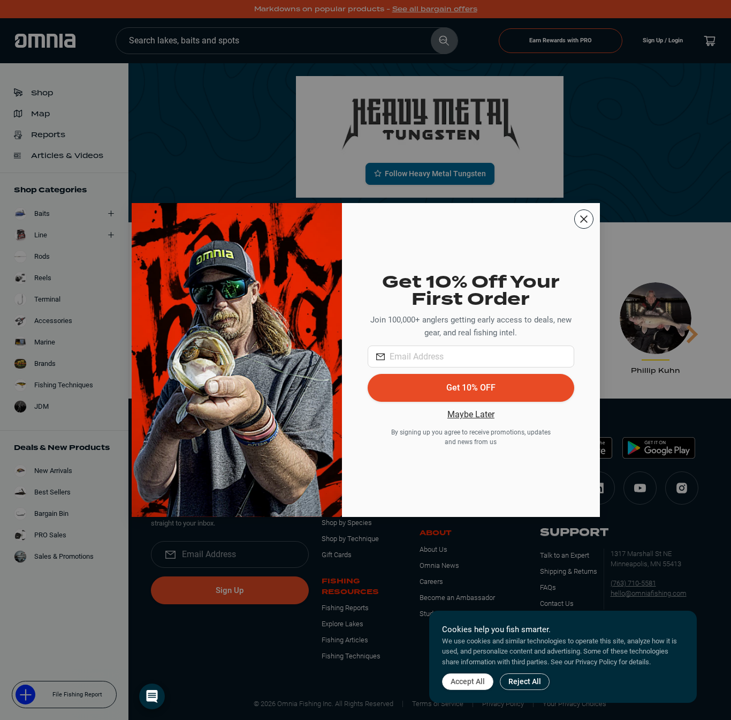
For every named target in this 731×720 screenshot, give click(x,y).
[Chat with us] (152, 696)
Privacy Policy (596, 662)
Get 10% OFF (471, 387)
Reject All (524, 681)
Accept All (468, 681)
